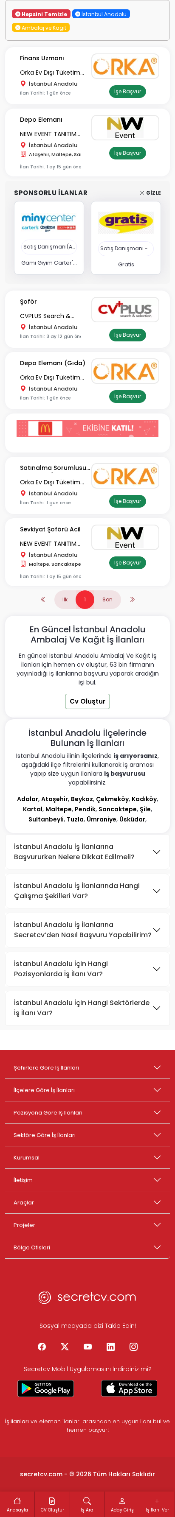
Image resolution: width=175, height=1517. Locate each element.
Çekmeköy (112, 799)
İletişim (23, 1180)
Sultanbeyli (46, 819)
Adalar (27, 799)
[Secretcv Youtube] (87, 1347)
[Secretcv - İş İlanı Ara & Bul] (46, 1388)
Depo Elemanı (41, 119)
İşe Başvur (127, 91)
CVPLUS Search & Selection (45, 316)
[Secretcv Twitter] (64, 1347)
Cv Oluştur (87, 701)
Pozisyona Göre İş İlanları (48, 1113)
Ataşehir (54, 799)
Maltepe (58, 809)
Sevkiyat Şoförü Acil (50, 529)
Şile (145, 809)
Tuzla (75, 819)
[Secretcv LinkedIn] (110, 1347)
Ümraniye (101, 819)
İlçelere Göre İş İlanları (44, 1090)
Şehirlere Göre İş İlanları (46, 1068)
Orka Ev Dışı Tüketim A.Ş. (50, 73)
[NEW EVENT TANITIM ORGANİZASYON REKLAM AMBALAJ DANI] (127, 127)
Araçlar (24, 1203)
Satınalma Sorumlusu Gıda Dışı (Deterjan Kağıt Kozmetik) (53, 468)
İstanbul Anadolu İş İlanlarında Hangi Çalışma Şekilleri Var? (77, 891)
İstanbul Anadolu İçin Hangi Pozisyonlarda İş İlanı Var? (61, 969)
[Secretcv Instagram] (133, 1347)
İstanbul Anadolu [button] (103, 13)
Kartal (32, 809)
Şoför (28, 301)
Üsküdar (132, 819)
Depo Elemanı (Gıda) (52, 363)
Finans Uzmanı (42, 58)
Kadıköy (144, 799)
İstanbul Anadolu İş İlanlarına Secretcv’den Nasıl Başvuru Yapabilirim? (83, 930)
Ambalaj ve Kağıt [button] (43, 27)
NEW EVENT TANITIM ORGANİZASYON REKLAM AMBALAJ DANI (54, 135)
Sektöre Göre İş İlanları (45, 1135)
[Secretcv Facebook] (41, 1347)
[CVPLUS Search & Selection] (127, 309)
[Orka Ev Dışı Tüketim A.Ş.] (127, 66)
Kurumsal (27, 1158)
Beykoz (82, 799)
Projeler (24, 1225)
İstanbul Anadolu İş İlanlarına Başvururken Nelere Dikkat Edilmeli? (74, 852)
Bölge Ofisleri (32, 1247)
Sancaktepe (118, 809)
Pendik (85, 809)
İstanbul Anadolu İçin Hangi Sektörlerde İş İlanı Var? (82, 1008)
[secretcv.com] (87, 1300)
